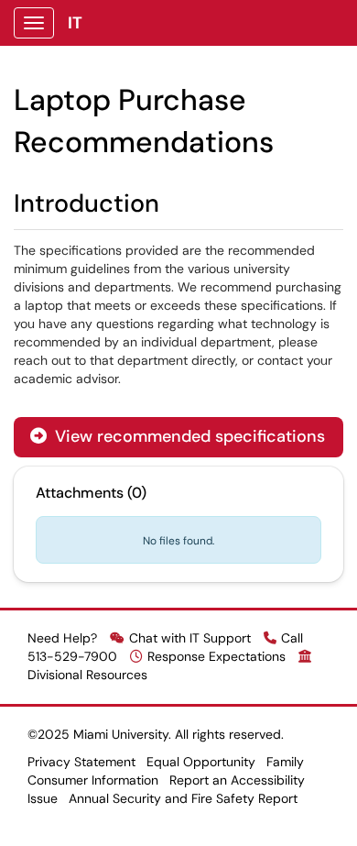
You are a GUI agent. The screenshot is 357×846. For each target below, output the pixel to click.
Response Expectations (216, 656)
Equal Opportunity (200, 761)
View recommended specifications (177, 436)
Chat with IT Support (190, 638)
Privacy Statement (81, 761)
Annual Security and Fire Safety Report (183, 798)
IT (75, 23)
